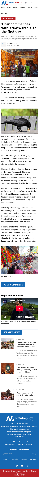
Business (29, 444)
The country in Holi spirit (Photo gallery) (25, 394)
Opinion (20, 444)
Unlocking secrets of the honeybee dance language (18, 322)
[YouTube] (22, 466)
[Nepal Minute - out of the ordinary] (19, 421)
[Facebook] (11, 466)
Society (22, 7)
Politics (15, 7)
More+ (36, 7)
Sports (30, 7)
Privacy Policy (14, 459)
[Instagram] (27, 466)
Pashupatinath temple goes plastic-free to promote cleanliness (26, 344)
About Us (4, 459)
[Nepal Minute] (3, 45)
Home (3, 7)
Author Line (24, 459)
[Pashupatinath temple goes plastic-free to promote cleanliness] (7, 343)
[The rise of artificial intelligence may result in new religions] (7, 368)
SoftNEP (22, 475)
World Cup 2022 (10, 444)
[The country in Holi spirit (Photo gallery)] (7, 394)
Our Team (33, 459)
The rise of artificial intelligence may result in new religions (26, 369)
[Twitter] (17, 466)
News (9, 7)
